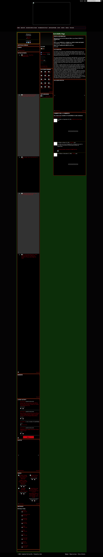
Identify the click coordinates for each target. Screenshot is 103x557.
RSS (18, 372)
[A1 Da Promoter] (50, 76)
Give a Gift (25, 511)
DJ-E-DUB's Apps (44, 65)
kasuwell (72, 142)
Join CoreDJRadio (57, 117)
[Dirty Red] (50, 80)
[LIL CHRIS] (42, 84)
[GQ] (22, 386)
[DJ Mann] (19, 532)
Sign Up (81, 0)
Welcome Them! (24, 424)
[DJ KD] (26, 382)
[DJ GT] (29, 386)
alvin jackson (23, 401)
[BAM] (29, 393)
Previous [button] (18, 455)
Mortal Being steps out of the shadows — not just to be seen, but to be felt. (33, 495)
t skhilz (73, 153)
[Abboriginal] (19, 512)
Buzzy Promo (24, 522)
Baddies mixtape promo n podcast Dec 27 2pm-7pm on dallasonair (23, 482)
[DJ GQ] (33, 393)
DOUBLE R (24, 541)
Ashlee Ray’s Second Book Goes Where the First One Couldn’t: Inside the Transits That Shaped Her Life (29, 404)
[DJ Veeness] (36, 378)
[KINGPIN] (22, 389)
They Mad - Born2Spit (23, 491)
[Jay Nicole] (26, 389)
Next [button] (38, 455)
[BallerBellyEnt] (19, 520)
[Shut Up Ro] (36, 389)
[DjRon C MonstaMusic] (29, 389)
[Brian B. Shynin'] (26, 386)
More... (28, 437)
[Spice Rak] (19, 386)
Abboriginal (24, 510)
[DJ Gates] (42, 88)
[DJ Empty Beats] (33, 382)
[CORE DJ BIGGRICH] (29, 382)
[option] (28, 455)
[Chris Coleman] (29, 378)
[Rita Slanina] (19, 389)
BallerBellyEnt (24, 518)
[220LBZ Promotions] (46, 84)
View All (37, 372)
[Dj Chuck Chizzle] (19, 548)
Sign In (85, 0)
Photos (42, 60)
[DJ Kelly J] (19, 378)
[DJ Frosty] (22, 378)
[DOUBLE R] (19, 544)
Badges (66, 554)
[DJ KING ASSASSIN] (36, 382)
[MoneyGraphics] (33, 389)
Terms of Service (81, 554)
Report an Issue (73, 554)
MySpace (44, 54)
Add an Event (22, 50)
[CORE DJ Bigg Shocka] (19, 382)
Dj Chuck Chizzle (25, 545)
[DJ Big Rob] (19, 393)
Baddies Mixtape (33, 476)
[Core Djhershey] (36, 393)
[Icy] (46, 80)
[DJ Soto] (19, 536)
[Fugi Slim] (26, 378)
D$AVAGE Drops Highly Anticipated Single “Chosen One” (29, 430)
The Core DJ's (29, 554)
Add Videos (21, 503)
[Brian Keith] (50, 73)
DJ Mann (23, 530)
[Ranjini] (46, 88)
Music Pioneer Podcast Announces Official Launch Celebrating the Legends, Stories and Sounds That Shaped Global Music (29, 414)
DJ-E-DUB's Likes (44, 66)
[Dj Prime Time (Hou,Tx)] (22, 393)
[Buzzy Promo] (19, 524)
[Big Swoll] (33, 378)
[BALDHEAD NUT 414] (19, 516)
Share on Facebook (46, 52)
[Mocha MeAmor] (36, 386)
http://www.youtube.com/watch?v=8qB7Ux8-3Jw (67, 149)
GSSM (25, 485)
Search (101, 1)
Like (43, 48)
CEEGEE (23, 526)
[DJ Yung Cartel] (19, 540)
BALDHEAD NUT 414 (26, 514)
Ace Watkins (22, 421)
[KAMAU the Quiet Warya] (46, 73)
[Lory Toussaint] (50, 84)
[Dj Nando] (33, 386)
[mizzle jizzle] (42, 80)
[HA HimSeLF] (46, 76)
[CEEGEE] (19, 528)
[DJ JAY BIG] (42, 76)
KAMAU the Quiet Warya (77, 119)
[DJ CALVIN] (50, 88)
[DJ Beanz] (22, 382)
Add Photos (21, 470)
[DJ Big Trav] (42, 73)
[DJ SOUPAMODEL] (26, 393)
